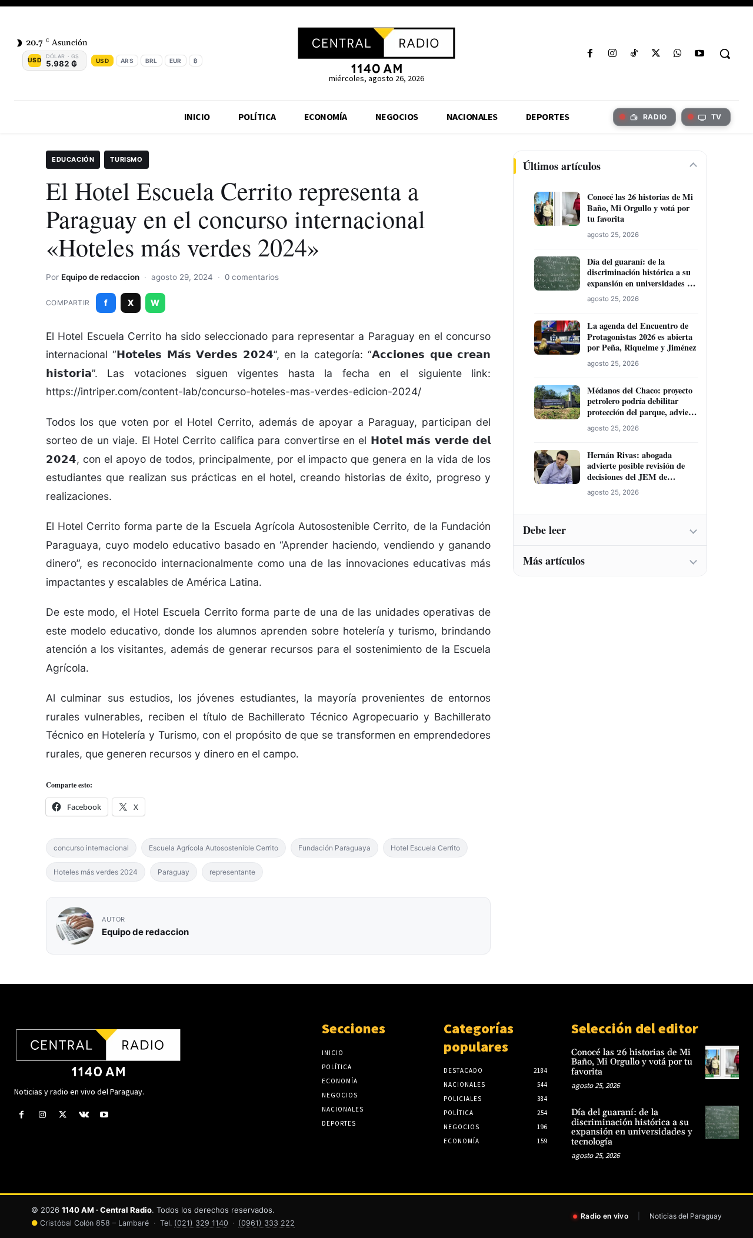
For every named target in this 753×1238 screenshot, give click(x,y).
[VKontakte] (83, 1114)
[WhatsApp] (678, 54)
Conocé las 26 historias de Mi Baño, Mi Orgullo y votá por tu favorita (640, 208)
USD (102, 60)
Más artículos (554, 560)
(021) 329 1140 (201, 1223)
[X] (656, 54)
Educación (73, 159)
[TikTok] (634, 54)
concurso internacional (91, 847)
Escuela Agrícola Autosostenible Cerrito (213, 847)
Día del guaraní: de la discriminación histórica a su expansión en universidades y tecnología (639, 272)
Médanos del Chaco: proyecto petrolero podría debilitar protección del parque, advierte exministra (642, 401)
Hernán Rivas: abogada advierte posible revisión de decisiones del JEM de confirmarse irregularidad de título (638, 466)
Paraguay (173, 871)
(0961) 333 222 (266, 1223)
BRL (151, 60)
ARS (127, 60)
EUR (175, 60)
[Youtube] (700, 54)
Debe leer (544, 530)
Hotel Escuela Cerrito (425, 847)
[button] (725, 53)
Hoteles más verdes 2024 (96, 871)
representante (232, 871)
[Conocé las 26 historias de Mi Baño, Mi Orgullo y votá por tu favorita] (722, 1062)
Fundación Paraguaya (334, 847)
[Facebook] (590, 54)
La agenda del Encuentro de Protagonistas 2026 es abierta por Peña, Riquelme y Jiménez (641, 337)
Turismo (126, 159)
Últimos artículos (562, 165)
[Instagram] (612, 54)
